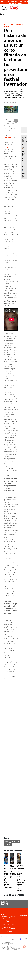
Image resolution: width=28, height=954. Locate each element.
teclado (12, 919)
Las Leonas (18, 13)
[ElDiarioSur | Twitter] (25, 903)
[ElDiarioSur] (4, 904)
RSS (21, 917)
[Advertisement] (14, 695)
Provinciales (9, 931)
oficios (19, 861)
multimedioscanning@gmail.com (8, 943)
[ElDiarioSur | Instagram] (22, 906)
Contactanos (23, 915)
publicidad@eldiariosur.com (8, 944)
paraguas (7, 147)
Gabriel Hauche (23, 13)
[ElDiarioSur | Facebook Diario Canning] (22, 903)
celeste (12, 922)
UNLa (12, 861)
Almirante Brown (3, 928)
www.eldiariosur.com (6, 939)
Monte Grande (13, 13)
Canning (20, 1)
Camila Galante (12, 915)
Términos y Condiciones (6, 936)
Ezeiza (7, 924)
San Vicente (9, 13)
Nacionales (4, 922)
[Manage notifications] (24, 946)
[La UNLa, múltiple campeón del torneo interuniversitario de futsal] (12, 863)
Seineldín (12, 928)
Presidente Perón (9, 927)
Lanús (6, 161)
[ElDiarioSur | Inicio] (27, 911)
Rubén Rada (12, 925)
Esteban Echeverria (11, 1)
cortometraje (9, 137)
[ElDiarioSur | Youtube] (25, 906)
